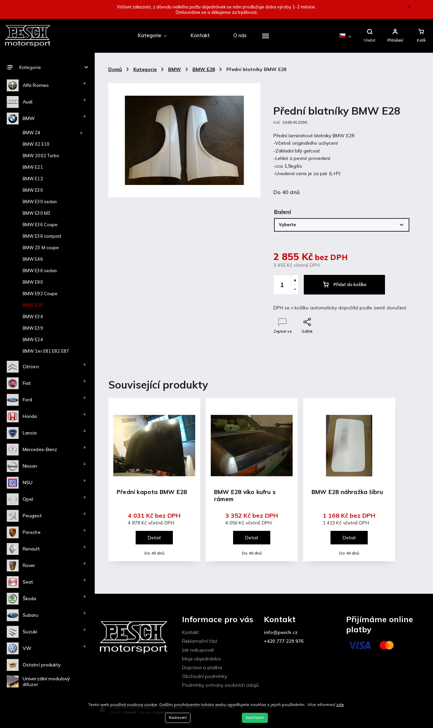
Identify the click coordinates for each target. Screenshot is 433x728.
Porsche (32, 532)
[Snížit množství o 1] (294, 289)
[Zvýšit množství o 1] (294, 280)
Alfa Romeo (36, 85)
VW (27, 648)
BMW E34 (33, 316)
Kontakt (190, 632)
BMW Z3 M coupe (41, 247)
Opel (28, 499)
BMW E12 (33, 178)
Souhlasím (255, 718)
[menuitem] (152, 36)
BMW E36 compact (42, 236)
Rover (29, 565)
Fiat (27, 383)
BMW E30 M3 (36, 213)
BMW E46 (33, 259)
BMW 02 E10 (36, 144)
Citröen (31, 366)
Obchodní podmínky (204, 676)
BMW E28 (33, 305)
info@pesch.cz (281, 632)
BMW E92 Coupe (40, 293)
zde (340, 704)
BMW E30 (33, 190)
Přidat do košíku (350, 284)
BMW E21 (33, 167)
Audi (27, 102)
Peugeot (32, 516)
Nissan (30, 466)
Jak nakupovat (198, 650)
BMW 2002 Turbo (41, 155)
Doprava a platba (202, 667)
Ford (27, 400)
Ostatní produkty (42, 665)
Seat (28, 582)
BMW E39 (33, 328)
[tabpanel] (154, 479)
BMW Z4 (32, 132)
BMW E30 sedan (40, 201)
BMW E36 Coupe (40, 224)
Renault (31, 549)
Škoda (30, 598)
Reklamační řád (199, 641)
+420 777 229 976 (283, 641)
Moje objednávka (201, 659)
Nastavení (178, 718)
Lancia (30, 433)
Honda (30, 416)
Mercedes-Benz (40, 449)
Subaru (31, 615)
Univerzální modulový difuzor (46, 681)
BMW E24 (33, 339)
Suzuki (30, 632)
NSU (27, 482)
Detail (154, 538)
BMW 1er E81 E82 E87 (46, 351)
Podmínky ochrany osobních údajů (220, 685)
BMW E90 (33, 282)
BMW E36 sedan (40, 270)
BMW (29, 118)
